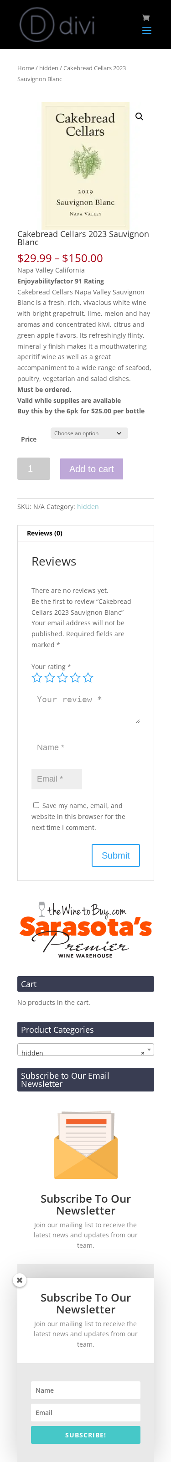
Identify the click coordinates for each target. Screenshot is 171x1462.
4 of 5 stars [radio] (75, 677)
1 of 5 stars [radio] (36, 677)
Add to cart (91, 469)
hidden (48, 68)
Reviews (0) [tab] (44, 533)
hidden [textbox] (83, 1053)
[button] (139, 116)
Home (25, 68)
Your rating (51, 666)
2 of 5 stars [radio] (49, 677)
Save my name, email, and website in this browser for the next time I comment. (78, 816)
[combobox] (85, 1049)
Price (28, 439)
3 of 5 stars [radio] (62, 677)
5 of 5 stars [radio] (88, 677)
